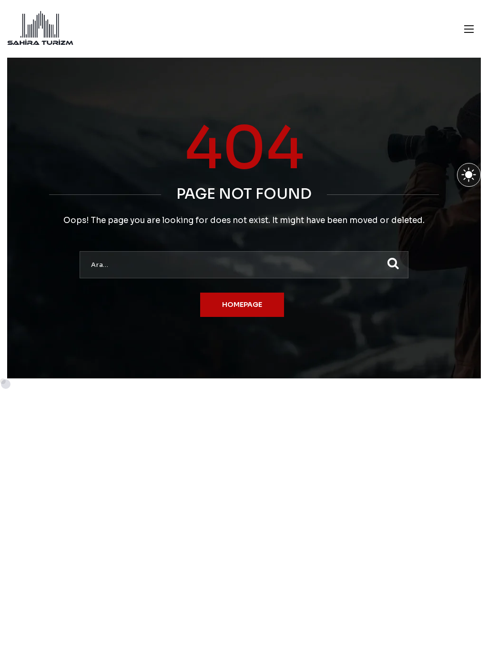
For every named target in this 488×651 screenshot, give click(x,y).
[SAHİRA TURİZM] (40, 29)
